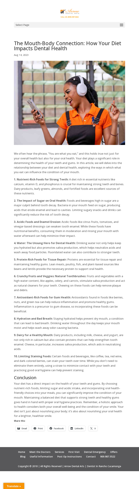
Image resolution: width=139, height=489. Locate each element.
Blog (22, 456)
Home (21, 452)
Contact (91, 456)
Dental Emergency (95, 452)
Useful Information (41, 456)
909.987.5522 (107, 456)
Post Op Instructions (69, 456)
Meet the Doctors (39, 452)
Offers (113, 452)
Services (59, 452)
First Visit (74, 452)
